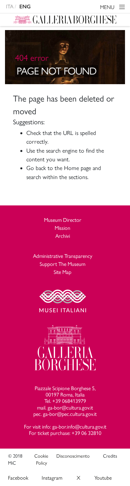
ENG (25, 6)
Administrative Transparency (62, 256)
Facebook (18, 478)
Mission (62, 228)
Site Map (62, 272)
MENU (108, 7)
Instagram (52, 478)
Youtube (103, 478)
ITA (9, 6)
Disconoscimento (73, 456)
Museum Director (62, 220)
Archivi (62, 236)
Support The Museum (62, 264)
